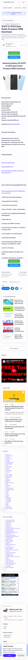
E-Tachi (7, 460)
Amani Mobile (9, 455)
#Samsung (4, 281)
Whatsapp (19, 12)
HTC (7, 465)
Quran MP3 (8, 539)
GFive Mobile (9, 464)
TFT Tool (8, 545)
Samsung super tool (10, 544)
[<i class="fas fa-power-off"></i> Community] (13, 620)
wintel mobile (9, 508)
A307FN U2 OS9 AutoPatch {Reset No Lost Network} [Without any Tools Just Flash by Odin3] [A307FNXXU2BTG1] (19, 322)
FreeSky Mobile (9, 462)
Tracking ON (14, 594)
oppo (7, 504)
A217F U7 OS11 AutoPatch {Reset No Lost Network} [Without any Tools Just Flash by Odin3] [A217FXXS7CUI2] (19, 315)
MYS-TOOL (8, 533)
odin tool (8, 559)
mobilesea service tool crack (13, 556)
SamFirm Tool (9, 541)
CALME (7, 457)
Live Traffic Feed (10, 575)
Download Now (14, 53)
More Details (21, 655)
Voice (7, 493)
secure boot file (9, 564)
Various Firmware (10, 489)
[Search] (18, 2)
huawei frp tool (9, 555)
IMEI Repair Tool (10, 531)
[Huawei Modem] (13, 424)
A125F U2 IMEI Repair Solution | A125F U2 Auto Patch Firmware (18, 336)
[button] (23, 2)
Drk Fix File (8, 458)
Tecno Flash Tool (10, 547)
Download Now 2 (14, 57)
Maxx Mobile (9, 474)
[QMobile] (24, 8)
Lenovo (7, 472)
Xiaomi (7, 495)
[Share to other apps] (21, 288)
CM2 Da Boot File (10, 521)
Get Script (5, 594)
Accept (9, 655)
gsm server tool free (11, 552)
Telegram (14, 12)
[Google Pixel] (18, 417)
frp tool (7, 551)
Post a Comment (14, 348)
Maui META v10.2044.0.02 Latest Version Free (14, 442)
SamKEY (8, 543)
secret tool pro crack (11, 563)
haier (7, 496)
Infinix (7, 469)
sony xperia (8, 507)
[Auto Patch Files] (17, 8)
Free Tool (8, 525)
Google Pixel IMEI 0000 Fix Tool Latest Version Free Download (13, 420)
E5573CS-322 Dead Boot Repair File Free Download (14, 427)
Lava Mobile (9, 470)
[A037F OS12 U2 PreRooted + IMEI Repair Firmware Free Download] (8, 302)
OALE (7, 478)
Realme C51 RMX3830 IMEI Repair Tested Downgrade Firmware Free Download (14, 408)
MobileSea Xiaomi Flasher (12, 536)
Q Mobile (8, 480)
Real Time (9, 594)
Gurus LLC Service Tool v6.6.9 (13, 528)
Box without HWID (10, 520)
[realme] (12, 404)
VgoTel (7, 491)
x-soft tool (8, 566)
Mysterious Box (9, 537)
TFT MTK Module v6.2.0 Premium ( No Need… (9, 582)
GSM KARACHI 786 (9, 2)
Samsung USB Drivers (7, 166)
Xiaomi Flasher (9, 548)
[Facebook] (5, 616)
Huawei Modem (9, 529)
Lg (6, 473)
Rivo (7, 484)
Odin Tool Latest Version (8, 162)
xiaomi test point (10, 567)
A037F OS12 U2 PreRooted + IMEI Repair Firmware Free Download (18, 302)
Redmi (7, 481)
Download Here (15, 124)
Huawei (7, 468)
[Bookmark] (21, 2)
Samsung (8, 485)
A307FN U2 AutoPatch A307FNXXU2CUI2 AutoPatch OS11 (19, 329)
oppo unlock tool (10, 562)
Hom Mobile (9, 466)
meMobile (8, 501)
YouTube (13, 14)
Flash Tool (8, 524)
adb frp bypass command (12, 550)
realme (7, 505)
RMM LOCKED (9, 540)
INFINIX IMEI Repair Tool (11, 532)
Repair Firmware (10, 483)
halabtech (8, 497)
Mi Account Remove (11, 535)
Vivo (7, 492)
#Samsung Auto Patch (14, 281)
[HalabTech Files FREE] (7, 8)
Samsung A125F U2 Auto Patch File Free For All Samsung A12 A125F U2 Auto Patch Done (19, 309)
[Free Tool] (12, 417)
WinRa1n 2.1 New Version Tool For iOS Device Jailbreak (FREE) (15, 434)
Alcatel (7, 454)
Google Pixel (9, 527)
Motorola (8, 477)
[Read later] (22, 45)
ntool (7, 558)
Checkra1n (8, 523)
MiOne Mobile (9, 476)
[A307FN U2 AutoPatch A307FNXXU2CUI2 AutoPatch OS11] (8, 329)
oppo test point (9, 560)
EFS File (8, 461)
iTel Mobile (8, 499)
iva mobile (8, 500)
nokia (7, 503)
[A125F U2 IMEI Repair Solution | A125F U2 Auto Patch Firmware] (8, 336)
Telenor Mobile (9, 488)
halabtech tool (9, 554)
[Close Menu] (24, 13)
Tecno (7, 487)
